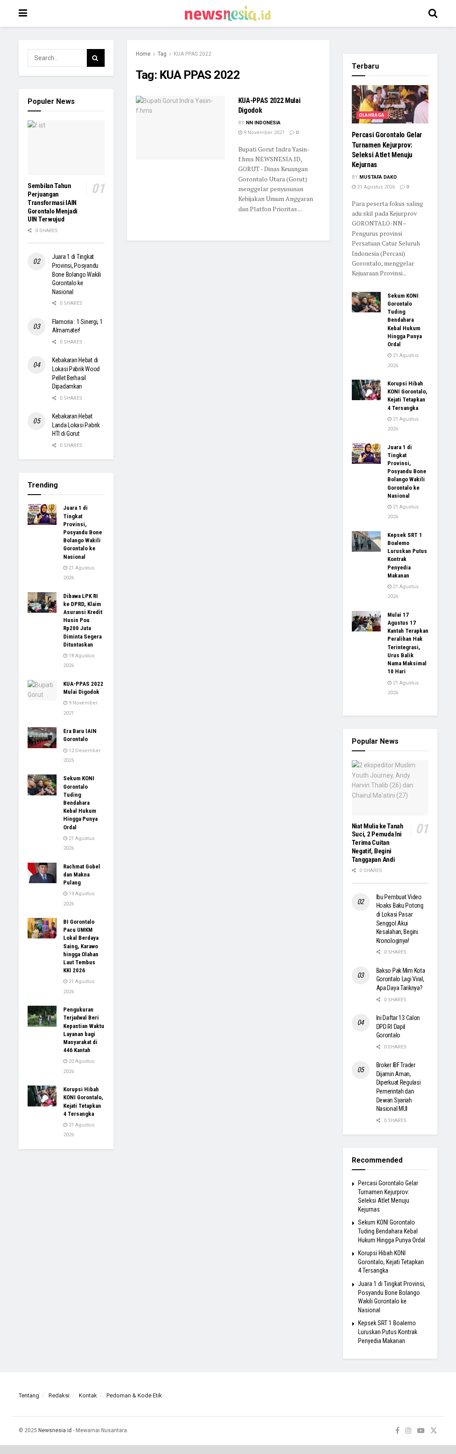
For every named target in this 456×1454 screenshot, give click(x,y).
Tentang (29, 1395)
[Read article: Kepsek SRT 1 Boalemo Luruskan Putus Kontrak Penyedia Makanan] (366, 541)
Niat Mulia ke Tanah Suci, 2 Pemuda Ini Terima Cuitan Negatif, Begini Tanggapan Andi (377, 843)
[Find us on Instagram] (408, 1430)
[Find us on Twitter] (433, 1430)
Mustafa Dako (378, 177)
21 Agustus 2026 (375, 187)
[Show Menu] (23, 13)
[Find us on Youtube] (420, 1430)
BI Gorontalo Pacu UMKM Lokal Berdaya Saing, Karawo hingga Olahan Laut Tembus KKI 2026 (80, 946)
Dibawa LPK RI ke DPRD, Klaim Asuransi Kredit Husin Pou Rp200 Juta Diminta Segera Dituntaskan (82, 620)
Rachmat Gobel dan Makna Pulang (81, 874)
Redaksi (59, 1395)
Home (143, 54)
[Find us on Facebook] (397, 1430)
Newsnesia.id (55, 1430)
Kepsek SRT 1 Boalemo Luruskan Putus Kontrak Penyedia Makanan (387, 1331)
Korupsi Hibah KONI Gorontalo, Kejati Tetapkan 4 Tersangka (391, 1261)
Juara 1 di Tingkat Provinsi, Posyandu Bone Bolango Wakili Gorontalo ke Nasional (76, 274)
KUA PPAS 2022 (193, 54)
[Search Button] (432, 13)
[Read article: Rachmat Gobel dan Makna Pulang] (42, 873)
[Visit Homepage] (228, 13)
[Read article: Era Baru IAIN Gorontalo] (42, 737)
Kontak (88, 1395)
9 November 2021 (263, 132)
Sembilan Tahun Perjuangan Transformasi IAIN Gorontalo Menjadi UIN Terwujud (52, 202)
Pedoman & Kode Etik (134, 1395)
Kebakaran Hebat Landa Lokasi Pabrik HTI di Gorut (76, 425)
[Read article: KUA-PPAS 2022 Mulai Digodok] (180, 128)
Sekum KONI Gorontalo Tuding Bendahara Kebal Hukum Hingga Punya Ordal (80, 802)
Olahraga (372, 115)
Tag (162, 54)
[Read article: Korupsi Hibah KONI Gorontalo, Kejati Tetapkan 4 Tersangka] (42, 1095)
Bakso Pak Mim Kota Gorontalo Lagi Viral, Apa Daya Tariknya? (400, 979)
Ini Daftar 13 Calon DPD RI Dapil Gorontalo (398, 1026)
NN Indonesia (263, 123)
